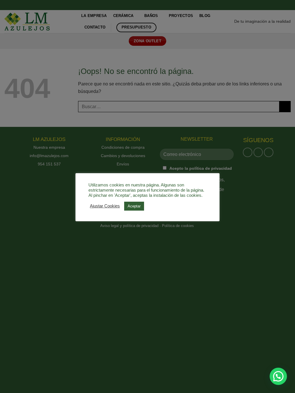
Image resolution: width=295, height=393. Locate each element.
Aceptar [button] (134, 206)
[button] (278, 376)
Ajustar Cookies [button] (105, 206)
